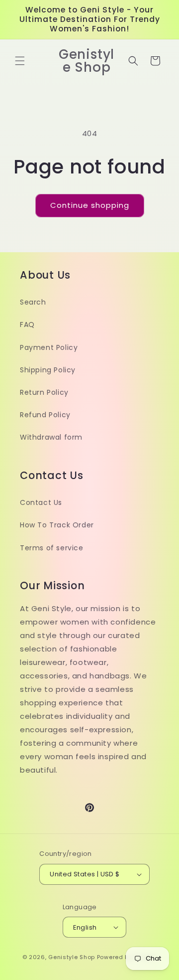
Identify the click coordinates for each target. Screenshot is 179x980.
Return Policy (44, 392)
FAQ (27, 324)
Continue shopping (89, 205)
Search (33, 302)
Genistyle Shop (71, 957)
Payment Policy (49, 347)
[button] (20, 61)
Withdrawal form (51, 437)
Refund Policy (45, 415)
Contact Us (41, 502)
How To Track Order (57, 525)
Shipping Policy (48, 370)
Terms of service (52, 548)
